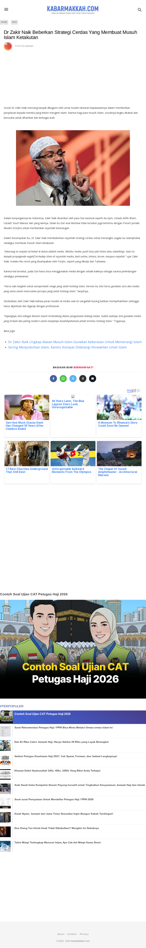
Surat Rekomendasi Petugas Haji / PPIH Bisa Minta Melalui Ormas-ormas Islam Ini (63, 727)
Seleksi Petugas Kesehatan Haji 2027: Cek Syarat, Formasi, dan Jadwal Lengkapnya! (65, 756)
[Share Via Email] (92, 378)
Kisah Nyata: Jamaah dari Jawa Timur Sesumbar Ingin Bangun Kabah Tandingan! (63, 813)
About (60, 934)
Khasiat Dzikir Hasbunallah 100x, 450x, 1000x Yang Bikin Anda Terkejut (57, 770)
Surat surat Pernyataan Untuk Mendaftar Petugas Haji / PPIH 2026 (53, 799)
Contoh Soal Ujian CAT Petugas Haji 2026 (34, 594)
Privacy (84, 934)
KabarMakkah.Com (80, 941)
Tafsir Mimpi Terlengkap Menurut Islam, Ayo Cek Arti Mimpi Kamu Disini (57, 842)
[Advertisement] (73, 77)
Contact (72, 934)
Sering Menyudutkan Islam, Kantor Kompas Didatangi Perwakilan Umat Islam (67, 347)
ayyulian (29, 46)
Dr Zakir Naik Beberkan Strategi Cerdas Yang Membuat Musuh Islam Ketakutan (70, 34)
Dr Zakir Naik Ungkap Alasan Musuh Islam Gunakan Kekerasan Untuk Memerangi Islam (75, 342)
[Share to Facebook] (53, 378)
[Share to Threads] (82, 378)
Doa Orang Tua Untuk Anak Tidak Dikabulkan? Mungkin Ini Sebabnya (56, 828)
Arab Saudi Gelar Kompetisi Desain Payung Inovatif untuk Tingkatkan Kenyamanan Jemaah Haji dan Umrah (79, 785)
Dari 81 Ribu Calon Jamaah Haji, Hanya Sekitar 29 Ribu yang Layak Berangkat (61, 741)
